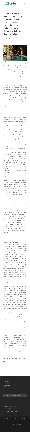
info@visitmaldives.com (11, 411)
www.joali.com (7, 353)
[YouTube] (23, 424)
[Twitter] (20, 424)
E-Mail (6, 361)
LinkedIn (22, 358)
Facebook (7, 358)
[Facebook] (6, 424)
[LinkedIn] (13, 424)
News (4, 42)
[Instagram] (9, 424)
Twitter (15, 358)
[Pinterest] (16, 424)
